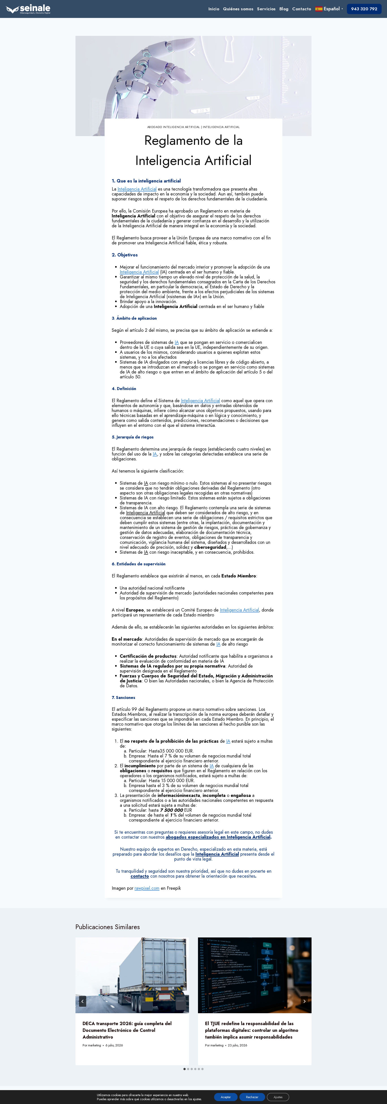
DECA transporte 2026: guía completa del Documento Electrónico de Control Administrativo (127, 1030)
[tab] (184, 1069)
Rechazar (252, 1097)
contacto (140, 876)
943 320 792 (364, 9)
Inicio (214, 9)
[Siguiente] (304, 1001)
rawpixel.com (147, 888)
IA (177, 342)
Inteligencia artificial (221, 127)
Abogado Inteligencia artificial (173, 127)
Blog (284, 9)
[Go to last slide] (82, 1001)
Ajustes (278, 1097)
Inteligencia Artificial (137, 189)
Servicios (266, 9)
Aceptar (226, 1097)
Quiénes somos (238, 9)
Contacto (301, 9)
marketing (94, 1045)
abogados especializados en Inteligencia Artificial (218, 837)
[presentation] (132, 975)
